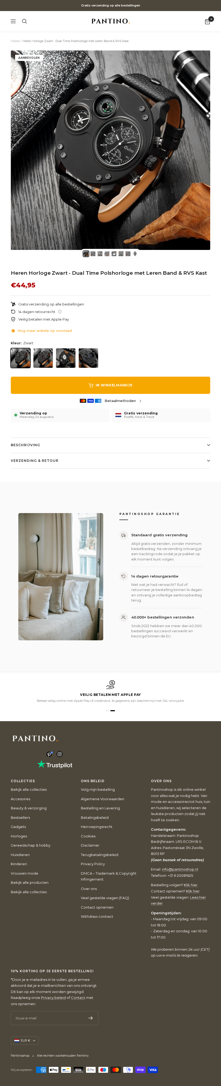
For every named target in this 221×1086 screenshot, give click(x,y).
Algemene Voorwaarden (102, 799)
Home (15, 41)
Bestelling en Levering (100, 808)
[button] (106, 710)
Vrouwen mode (24, 873)
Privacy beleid (53, 997)
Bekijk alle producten (30, 882)
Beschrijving (25, 445)
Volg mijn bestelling (98, 789)
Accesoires (20, 799)
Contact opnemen (97, 907)
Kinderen (19, 864)
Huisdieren (20, 855)
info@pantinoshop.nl (180, 869)
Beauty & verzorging (29, 808)
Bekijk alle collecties (29, 789)
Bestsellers (20, 817)
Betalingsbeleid (95, 817)
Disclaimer (90, 845)
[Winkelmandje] (207, 21)
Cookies (88, 836)
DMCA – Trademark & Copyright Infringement (108, 876)
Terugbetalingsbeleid (99, 855)
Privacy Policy (93, 864)
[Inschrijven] (90, 1018)
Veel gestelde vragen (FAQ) (105, 898)
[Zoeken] (24, 21)
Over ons (89, 888)
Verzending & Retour (34, 461)
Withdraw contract (97, 916)
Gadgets (18, 826)
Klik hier (191, 885)
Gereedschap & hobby (30, 845)
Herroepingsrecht (96, 826)
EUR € (25, 1040)
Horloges (19, 836)
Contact (78, 997)
